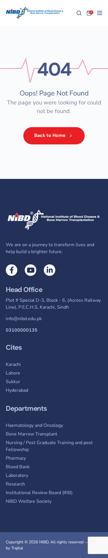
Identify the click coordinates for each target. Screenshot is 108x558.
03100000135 (21, 330)
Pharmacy (16, 458)
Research (15, 484)
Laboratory (17, 475)
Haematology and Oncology (34, 425)
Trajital (17, 548)
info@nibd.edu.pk (24, 319)
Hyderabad (17, 390)
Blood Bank (18, 467)
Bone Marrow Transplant (31, 434)
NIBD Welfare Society (29, 501)
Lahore (13, 373)
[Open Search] (79, 13)
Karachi (13, 364)
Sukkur (13, 382)
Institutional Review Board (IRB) (39, 493)
